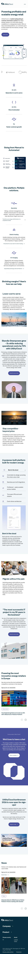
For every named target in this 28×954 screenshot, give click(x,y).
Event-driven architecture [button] (14, 501)
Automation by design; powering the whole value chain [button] (16, 476)
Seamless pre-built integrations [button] (16, 482)
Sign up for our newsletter (8, 687)
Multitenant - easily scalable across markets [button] (15, 488)
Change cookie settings (8, 951)
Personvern (19, 951)
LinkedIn (16, 939)
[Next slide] (26, 720)
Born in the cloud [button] (13, 470)
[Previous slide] (22, 720)
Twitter (15, 941)
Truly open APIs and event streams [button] (14, 495)
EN (3, 939)
